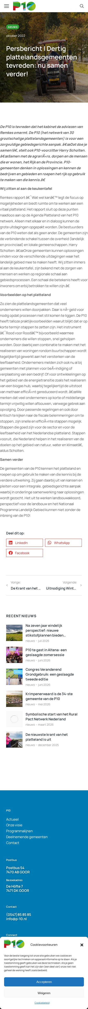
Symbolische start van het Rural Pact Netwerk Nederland (52, 716)
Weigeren (44, 993)
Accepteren (44, 982)
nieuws (30, 641)
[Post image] (14, 633)
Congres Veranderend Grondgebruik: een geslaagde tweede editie (50, 674)
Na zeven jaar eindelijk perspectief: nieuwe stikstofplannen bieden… (46, 630)
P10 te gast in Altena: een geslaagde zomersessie (46, 652)
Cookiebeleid (42, 1003)
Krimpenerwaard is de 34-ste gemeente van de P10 (49, 696)
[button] (82, 945)
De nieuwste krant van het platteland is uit (47, 737)
